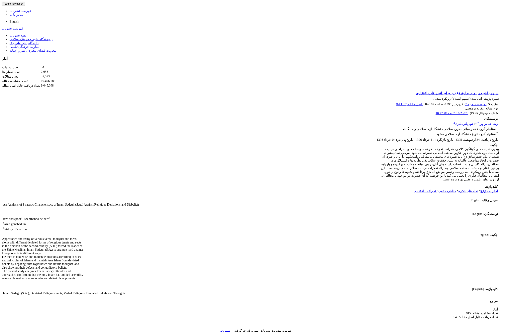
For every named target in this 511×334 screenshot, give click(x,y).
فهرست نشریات (20, 11)
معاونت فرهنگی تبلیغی (25, 46)
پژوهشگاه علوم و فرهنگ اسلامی (31, 39)
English (14, 21)
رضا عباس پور (487, 123)
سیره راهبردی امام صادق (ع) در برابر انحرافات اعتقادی (457, 93)
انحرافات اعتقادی (425, 191)
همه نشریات (18, 35)
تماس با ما (16, 14)
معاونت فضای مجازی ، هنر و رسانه (33, 50)
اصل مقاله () (409, 104)
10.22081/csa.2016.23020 (452, 113)
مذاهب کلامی (447, 191)
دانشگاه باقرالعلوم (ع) (24, 43)
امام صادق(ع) (489, 191)
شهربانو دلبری (464, 123)
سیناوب (225, 330)
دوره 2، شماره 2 (475, 104)
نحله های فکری (468, 191)
